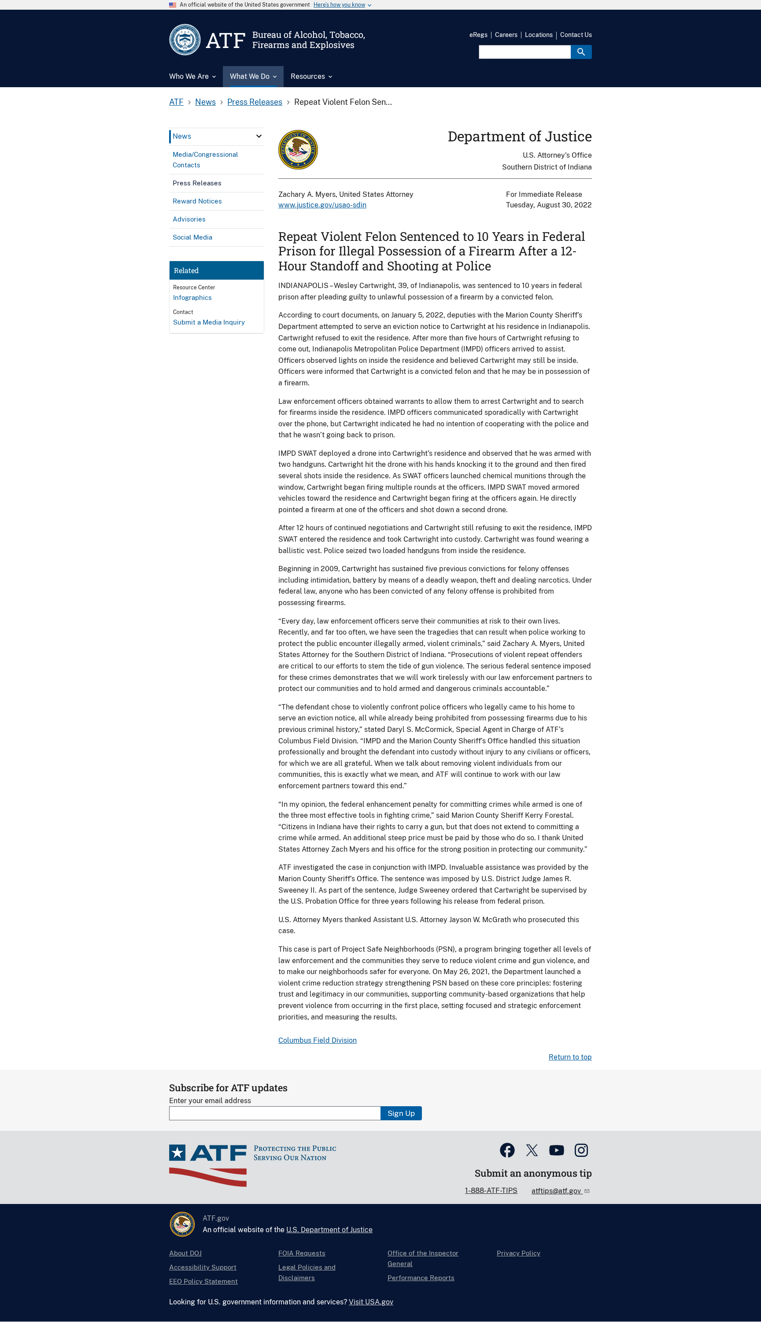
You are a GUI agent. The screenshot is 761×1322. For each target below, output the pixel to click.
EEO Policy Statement (203, 1281)
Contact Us (576, 35)
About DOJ (185, 1253)
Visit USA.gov (371, 1302)
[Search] (581, 52)
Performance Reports (421, 1277)
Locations (539, 35)
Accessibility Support (202, 1267)
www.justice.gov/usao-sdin (322, 205)
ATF (176, 102)
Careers (506, 35)
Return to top (570, 1057)
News (205, 102)
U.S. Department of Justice (329, 1230)
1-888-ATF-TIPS (491, 1190)
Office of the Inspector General (423, 1258)
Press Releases (254, 102)
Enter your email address (210, 1101)
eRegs (478, 35)
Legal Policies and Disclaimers (307, 1272)
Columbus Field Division (317, 1040)
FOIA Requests (301, 1253)
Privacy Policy (518, 1253)
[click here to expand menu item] (259, 136)
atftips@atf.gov (557, 1191)
